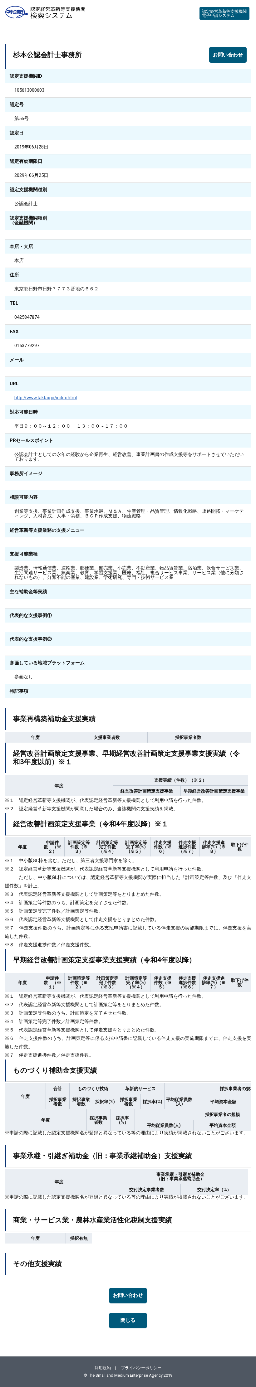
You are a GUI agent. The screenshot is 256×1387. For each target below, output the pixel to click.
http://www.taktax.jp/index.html (45, 397)
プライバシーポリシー (141, 1367)
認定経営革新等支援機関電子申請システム (224, 13)
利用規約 (103, 1367)
